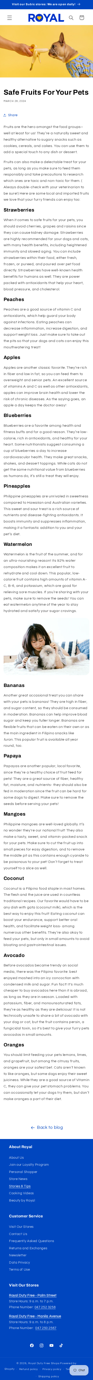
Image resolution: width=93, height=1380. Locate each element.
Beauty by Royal (22, 1200)
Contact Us (18, 1234)
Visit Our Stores (21, 1226)
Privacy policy (51, 1369)
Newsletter (17, 1255)
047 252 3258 (45, 1307)
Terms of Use (19, 1269)
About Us (16, 1157)
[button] (9, 17)
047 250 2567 (45, 1328)
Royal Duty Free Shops (43, 1363)
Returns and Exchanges (28, 1248)
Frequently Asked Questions (31, 1241)
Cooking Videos (21, 1193)
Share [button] (13, 115)
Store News (18, 1179)
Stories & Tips (20, 1186)
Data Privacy (19, 1262)
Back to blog (50, 1127)
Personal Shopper (23, 1172)
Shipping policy (48, 1376)
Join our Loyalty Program (29, 1164)
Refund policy (28, 1369)
